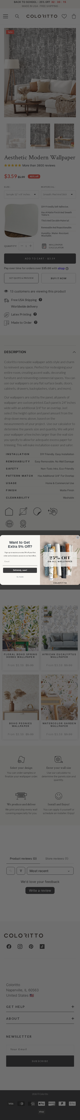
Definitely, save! (20, 570)
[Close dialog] (78, 537)
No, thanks (20, 577)
